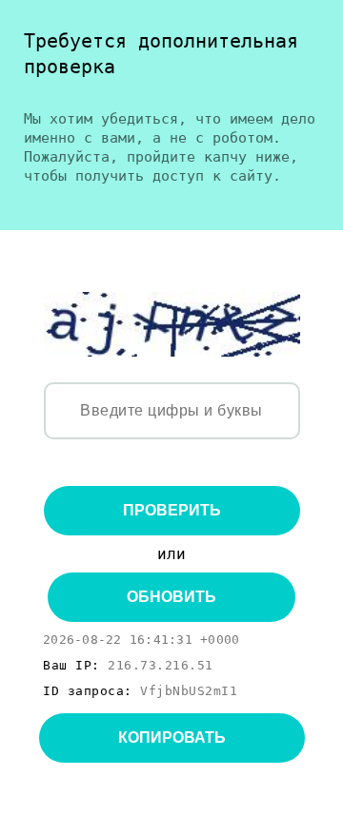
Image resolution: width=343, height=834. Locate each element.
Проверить (172, 510)
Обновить (171, 597)
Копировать (172, 737)
